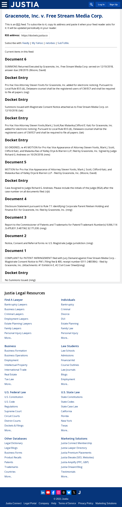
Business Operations (16, 355)
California (66, 411)
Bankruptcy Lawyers (15, 304)
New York (66, 420)
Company (44, 503)
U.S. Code (9, 401)
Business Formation (15, 350)
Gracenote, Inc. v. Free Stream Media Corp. (54, 16)
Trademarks (11, 467)
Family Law (67, 328)
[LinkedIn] (43, 492)
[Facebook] (53, 492)
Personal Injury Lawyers (17, 333)
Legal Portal (30, 503)
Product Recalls (12, 457)
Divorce (65, 314)
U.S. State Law (70, 392)
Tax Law (9, 379)
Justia (65, 499)
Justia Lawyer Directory (74, 448)
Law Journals (68, 369)
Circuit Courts (12, 416)
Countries (9, 471)
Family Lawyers (12, 328)
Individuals (68, 300)
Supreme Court (13, 411)
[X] (74, 492)
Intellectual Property (15, 365)
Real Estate (10, 374)
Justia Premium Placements (76, 452)
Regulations (11, 406)
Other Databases (15, 438)
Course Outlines (70, 365)
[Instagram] (58, 492)
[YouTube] (48, 492)
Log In (101, 4)
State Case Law (69, 406)
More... (8, 337)
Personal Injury (69, 333)
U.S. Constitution (13, 397)
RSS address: (12, 35)
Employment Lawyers (16, 318)
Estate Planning (70, 323)
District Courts (12, 420)
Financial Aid (68, 360)
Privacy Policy (85, 503)
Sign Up (114, 4)
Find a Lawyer (13, 300)
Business (10, 346)
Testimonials (68, 471)
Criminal (65, 309)
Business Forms (13, 452)
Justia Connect (13, 503)
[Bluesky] (69, 492)
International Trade (15, 369)
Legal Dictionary (13, 443)
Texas (64, 425)
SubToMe (63, 43)
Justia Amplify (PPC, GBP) (75, 462)
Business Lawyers (14, 309)
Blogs (64, 374)
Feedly (25, 43)
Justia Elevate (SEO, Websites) (77, 457)
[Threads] (63, 492)
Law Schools (68, 350)
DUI (63, 318)
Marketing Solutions (74, 438)
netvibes (50, 43)
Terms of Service (67, 503)
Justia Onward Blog (71, 467)
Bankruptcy (67, 304)
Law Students (70, 346)
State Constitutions (72, 397)
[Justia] (25, 4)
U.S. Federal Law (15, 392)
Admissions (67, 355)
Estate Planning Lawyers (18, 323)
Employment (11, 360)
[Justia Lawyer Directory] (79, 492)
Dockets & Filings (14, 425)
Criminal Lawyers (14, 314)
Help (53, 503)
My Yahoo (37, 43)
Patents (8, 462)
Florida (65, 416)
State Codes (67, 401)
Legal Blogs (11, 448)
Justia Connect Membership (76, 443)
